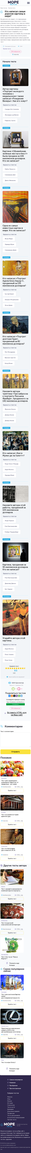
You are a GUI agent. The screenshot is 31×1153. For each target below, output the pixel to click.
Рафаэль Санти (10, 120)
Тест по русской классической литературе (10, 924)
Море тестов (3, 8)
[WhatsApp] (19, 696)
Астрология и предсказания (15, 1117)
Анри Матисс (9, 469)
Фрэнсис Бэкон (10, 409)
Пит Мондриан (10, 352)
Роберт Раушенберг (11, 532)
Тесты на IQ (11, 1107)
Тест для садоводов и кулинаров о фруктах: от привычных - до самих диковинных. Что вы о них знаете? (10, 784)
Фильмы (9, 1097)
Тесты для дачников (13, 1115)
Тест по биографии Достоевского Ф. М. (8, 849)
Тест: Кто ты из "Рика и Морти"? (9, 958)
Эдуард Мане (9, 475)
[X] (14, 696)
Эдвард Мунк (9, 244)
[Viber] (17, 696)
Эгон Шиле (8, 305)
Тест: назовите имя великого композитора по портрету (11, 890)
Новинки (12, 1082)
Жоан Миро (9, 239)
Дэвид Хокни (9, 415)
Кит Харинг (8, 589)
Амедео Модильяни (12, 299)
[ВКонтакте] (9, 696)
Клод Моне (8, 363)
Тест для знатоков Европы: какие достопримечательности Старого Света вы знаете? (10, 997)
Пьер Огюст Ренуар (11, 464)
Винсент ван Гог (10, 357)
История (10, 1103)
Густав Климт (9, 294)
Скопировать (15, 704)
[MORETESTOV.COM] (8, 1125)
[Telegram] (21, 696)
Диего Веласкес (10, 180)
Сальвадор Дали (10, 250)
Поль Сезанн (9, 654)
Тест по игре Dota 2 (8, 1062)
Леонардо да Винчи (12, 115)
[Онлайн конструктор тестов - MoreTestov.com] (13, 3)
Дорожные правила (13, 1111)
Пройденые (13, 1085)
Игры (9, 1099)
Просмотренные (15, 1088)
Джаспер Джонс (10, 583)
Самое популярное (16, 1079)
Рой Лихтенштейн (11, 526)
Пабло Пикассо (10, 169)
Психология (11, 1105)
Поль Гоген (8, 660)
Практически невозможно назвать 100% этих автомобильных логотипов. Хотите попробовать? (11, 1031)
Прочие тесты (11, 8)
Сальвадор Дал (10, 175)
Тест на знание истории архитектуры (9, 815)
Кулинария (10, 1109)
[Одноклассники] (12, 696)
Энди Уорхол (9, 520)
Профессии (10, 1113)
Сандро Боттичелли (12, 109)
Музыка (9, 1101)
